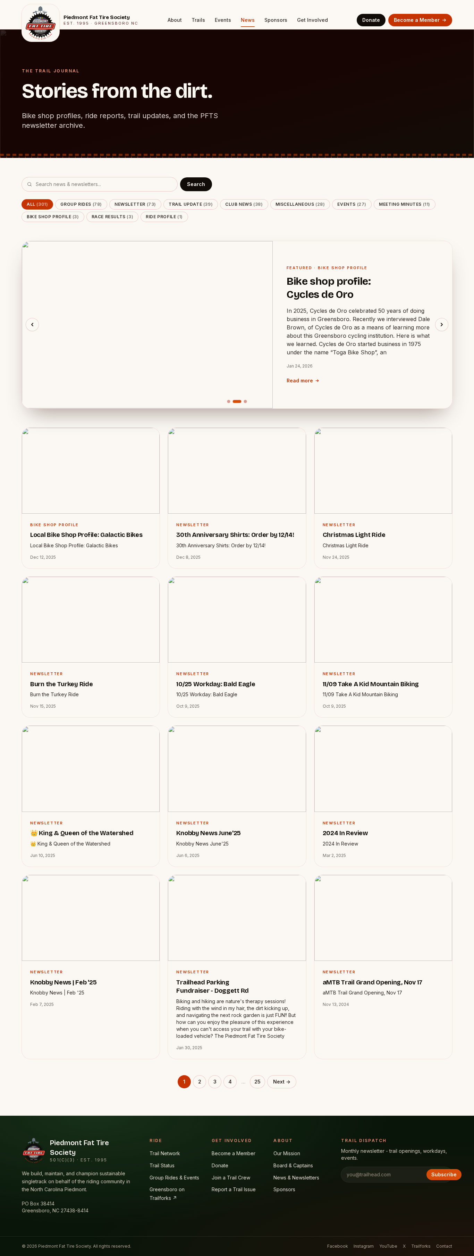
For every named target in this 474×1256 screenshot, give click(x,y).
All (37, 204)
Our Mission (286, 1153)
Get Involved (312, 20)
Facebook (337, 1246)
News (248, 20)
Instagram (364, 1246)
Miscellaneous (300, 204)
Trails (198, 20)
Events (223, 20)
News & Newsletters (296, 1177)
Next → (281, 1082)
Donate (371, 20)
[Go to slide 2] (237, 401)
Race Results (113, 216)
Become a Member (417, 20)
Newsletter (135, 204)
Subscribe (444, 1174)
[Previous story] (32, 324)
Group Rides (81, 204)
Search (196, 184)
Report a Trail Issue (234, 1189)
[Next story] (441, 324)
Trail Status (162, 1165)
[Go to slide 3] (245, 401)
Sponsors (275, 20)
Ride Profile (164, 216)
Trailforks (421, 1246)
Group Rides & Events (174, 1177)
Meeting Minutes (404, 204)
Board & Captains (293, 1165)
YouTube (388, 1246)
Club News (244, 204)
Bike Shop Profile (53, 216)
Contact (444, 1246)
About (175, 20)
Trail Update (191, 204)
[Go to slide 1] (228, 401)
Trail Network (165, 1153)
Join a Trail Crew (231, 1177)
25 (257, 1082)
